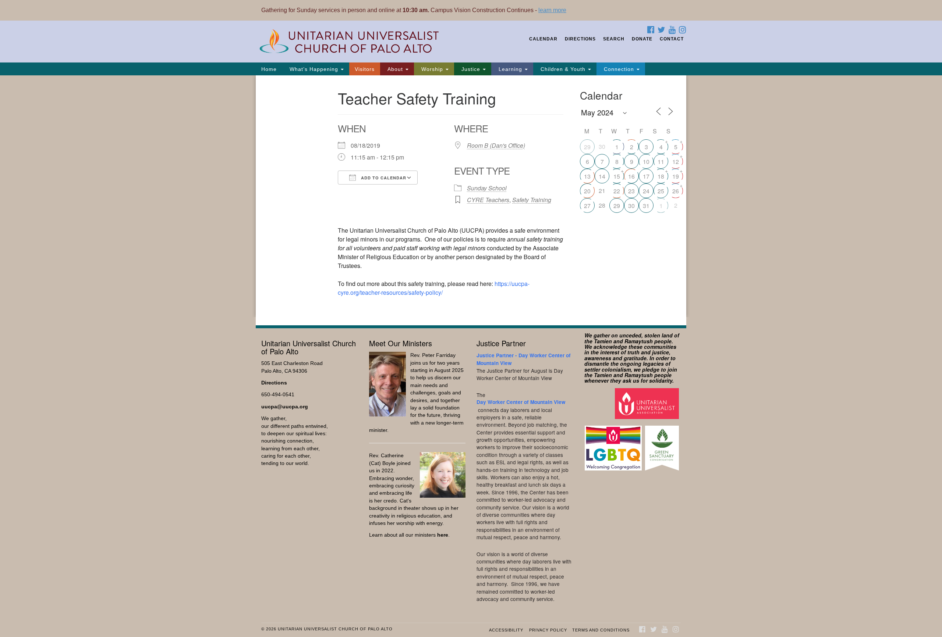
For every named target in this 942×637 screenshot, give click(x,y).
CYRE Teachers (488, 200)
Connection (619, 69)
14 (602, 176)
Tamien (603, 341)
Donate (642, 39)
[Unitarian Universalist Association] (648, 403)
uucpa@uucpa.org (284, 406)
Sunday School (487, 188)
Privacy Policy (548, 630)
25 (661, 191)
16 (631, 176)
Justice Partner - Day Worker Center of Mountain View (524, 359)
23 (631, 191)
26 (675, 191)
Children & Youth (563, 69)
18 (661, 176)
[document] (471, 196)
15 (616, 176)
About (395, 69)
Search (613, 39)
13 (587, 176)
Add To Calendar (383, 177)
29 (587, 147)
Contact (672, 39)
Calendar (543, 39)
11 (661, 161)
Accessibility (506, 630)
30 (631, 205)
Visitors (365, 69)
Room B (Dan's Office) (496, 145)
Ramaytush (638, 341)
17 (646, 176)
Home (269, 69)
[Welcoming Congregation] (614, 444)
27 (587, 205)
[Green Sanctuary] (663, 444)
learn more (552, 10)
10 (646, 161)
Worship (432, 69)
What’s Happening (314, 69)
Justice (471, 69)
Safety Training (531, 200)
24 (646, 191)
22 (616, 191)
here (442, 535)
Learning (510, 69)
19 (675, 176)
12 (675, 161)
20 (587, 191)
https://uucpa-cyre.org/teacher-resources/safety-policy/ (434, 288)
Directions (580, 39)
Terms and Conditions (601, 630)
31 (646, 205)
